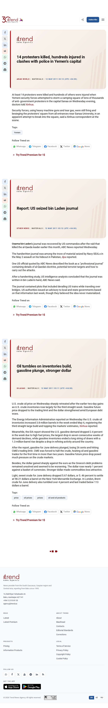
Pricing (6, 646)
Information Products (12, 650)
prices (40, 498)
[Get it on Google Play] (31, 686)
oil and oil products (56, 498)
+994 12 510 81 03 (10, 600)
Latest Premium (10, 622)
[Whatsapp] (5, 674)
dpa (64, 256)
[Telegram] (30, 674)
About (59, 618)
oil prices (28, 498)
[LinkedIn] (36, 674)
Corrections (61, 634)
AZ (97, 698)
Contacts (60, 626)
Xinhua (29, 104)
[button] (5, 32)
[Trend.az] (12, 20)
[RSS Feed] (43, 674)
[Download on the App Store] (11, 686)
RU (102, 698)
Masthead (60, 622)
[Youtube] (24, 674)
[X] (18, 674)
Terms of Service (63, 646)
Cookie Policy (62, 658)
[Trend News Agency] (11, 577)
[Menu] (103, 19)
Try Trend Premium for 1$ (30, 154)
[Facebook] (12, 674)
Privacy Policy (62, 650)
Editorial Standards (64, 630)
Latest (6, 618)
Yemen (17, 132)
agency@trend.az (10, 604)
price (16, 498)
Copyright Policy (63, 654)
